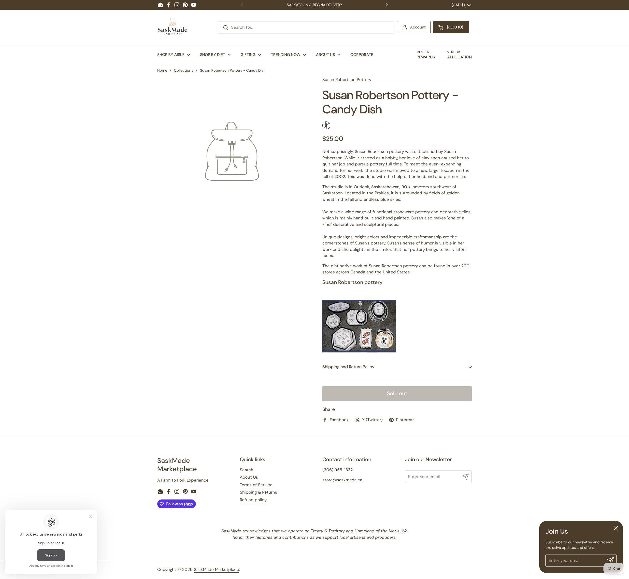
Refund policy (253, 499)
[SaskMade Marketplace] (172, 27)
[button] (451, 27)
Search (246, 469)
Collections (183, 70)
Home (162, 70)
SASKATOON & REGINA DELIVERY (314, 5)
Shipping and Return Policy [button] (348, 366)
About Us (249, 477)
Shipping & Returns (258, 492)
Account (418, 27)
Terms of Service (256, 484)
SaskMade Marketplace (216, 569)
